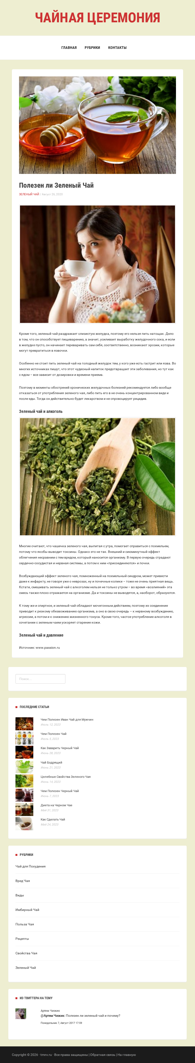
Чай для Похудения (30, 866)
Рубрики (92, 47)
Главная (69, 47)
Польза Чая (24, 924)
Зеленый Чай (29, 194)
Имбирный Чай (27, 910)
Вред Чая (22, 881)
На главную (126, 1055)
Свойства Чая (26, 953)
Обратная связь (102, 1055)
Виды (19, 895)
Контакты (117, 47)
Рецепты (22, 939)
